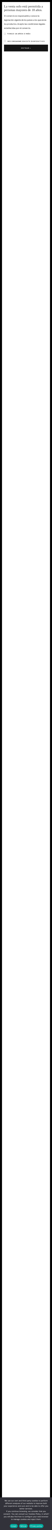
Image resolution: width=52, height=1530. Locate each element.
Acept (13, 1526)
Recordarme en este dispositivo (26, 41)
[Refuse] (48, 1513)
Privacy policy (36, 1526)
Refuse (23, 1526)
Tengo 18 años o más (19, 34)
